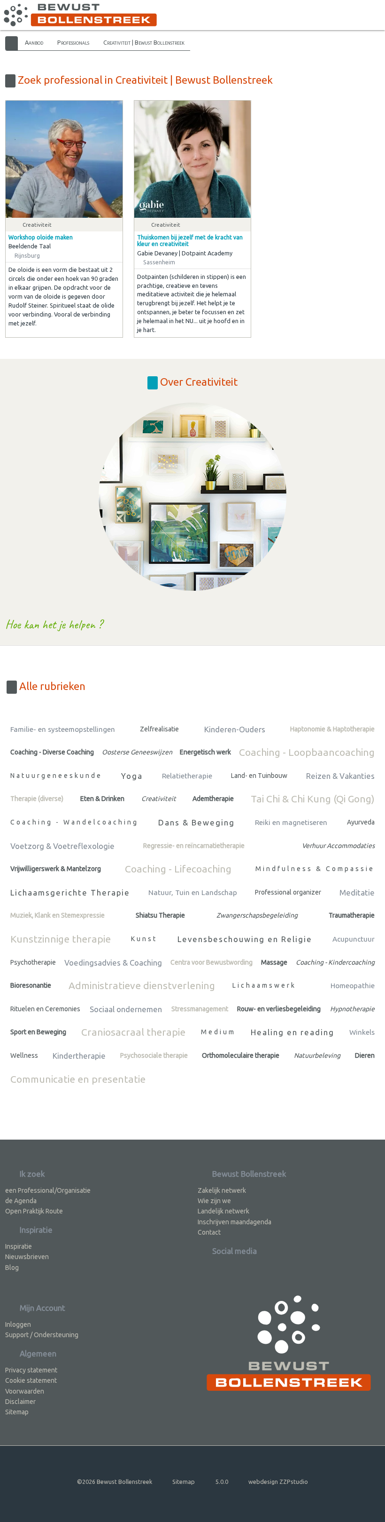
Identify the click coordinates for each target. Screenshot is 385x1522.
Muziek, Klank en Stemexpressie (57, 915)
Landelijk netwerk (223, 1211)
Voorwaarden (24, 1391)
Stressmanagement (199, 1009)
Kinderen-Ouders (234, 729)
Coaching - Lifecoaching (178, 868)
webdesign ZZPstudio (278, 1481)
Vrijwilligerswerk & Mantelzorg (55, 868)
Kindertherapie (79, 1055)
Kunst (144, 939)
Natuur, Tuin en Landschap (192, 892)
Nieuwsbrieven (27, 1256)
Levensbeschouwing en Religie (244, 939)
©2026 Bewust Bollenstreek (114, 1481)
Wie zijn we (214, 1201)
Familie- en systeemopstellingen (62, 729)
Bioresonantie (30, 985)
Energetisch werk (205, 752)
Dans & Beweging (196, 822)
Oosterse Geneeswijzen (137, 752)
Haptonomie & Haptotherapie (332, 729)
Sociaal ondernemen (126, 1009)
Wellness (24, 1055)
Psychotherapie (33, 962)
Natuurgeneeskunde (56, 775)
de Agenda (21, 1201)
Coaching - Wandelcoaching (74, 822)
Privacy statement (31, 1370)
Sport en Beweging (38, 1032)
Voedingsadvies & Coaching (113, 962)
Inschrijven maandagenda (234, 1222)
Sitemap (17, 1412)
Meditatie (357, 892)
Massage (274, 962)
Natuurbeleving (317, 1055)
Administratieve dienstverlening (142, 985)
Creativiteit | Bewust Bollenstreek (144, 42)
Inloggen (18, 1324)
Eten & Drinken (102, 798)
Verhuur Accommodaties (338, 845)
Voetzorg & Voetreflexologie (62, 845)
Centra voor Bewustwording (211, 962)
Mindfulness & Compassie (315, 868)
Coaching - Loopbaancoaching (307, 752)
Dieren (365, 1055)
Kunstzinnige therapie (60, 938)
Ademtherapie (213, 798)
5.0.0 (222, 1481)
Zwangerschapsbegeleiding (257, 915)
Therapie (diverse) (36, 798)
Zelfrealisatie (159, 729)
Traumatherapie (352, 915)
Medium (218, 1032)
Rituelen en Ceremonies (45, 1009)
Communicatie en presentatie (78, 1079)
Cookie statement (31, 1380)
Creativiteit (158, 798)
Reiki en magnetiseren (291, 822)
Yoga (132, 775)
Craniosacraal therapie (133, 1032)
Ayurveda (361, 822)
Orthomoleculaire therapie (240, 1055)
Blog (12, 1267)
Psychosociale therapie (154, 1055)
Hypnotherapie (352, 1009)
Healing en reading (292, 1032)
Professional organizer (288, 892)
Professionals (73, 42)
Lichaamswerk (264, 985)
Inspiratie (18, 1246)
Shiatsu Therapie (160, 915)
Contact (209, 1232)
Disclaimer (20, 1401)
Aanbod (34, 42)
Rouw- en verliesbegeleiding (279, 1009)
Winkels (362, 1032)
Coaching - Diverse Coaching (52, 752)
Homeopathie (353, 986)
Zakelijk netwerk (222, 1190)
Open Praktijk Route (34, 1211)
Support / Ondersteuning (41, 1335)
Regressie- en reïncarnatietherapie (194, 845)
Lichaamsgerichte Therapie (70, 892)
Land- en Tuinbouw (259, 775)
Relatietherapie (187, 776)
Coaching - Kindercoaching (335, 962)
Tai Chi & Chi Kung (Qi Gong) (313, 798)
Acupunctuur (353, 939)
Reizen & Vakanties (340, 775)
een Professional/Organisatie (48, 1190)
